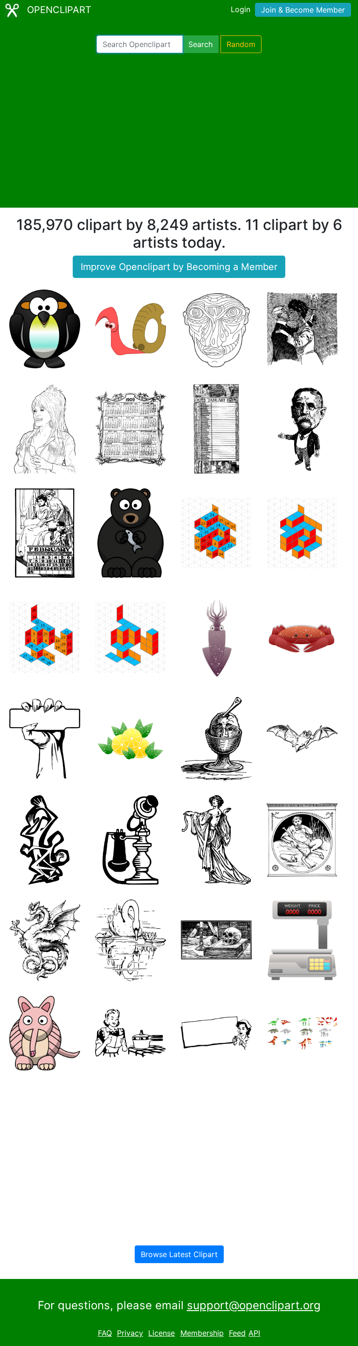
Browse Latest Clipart (179, 1254)
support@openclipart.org (254, 1305)
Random (241, 44)
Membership (202, 1333)
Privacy (130, 1333)
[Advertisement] (179, 130)
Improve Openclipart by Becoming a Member (179, 266)
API (254, 1333)
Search (200, 44)
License (161, 1333)
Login (240, 9)
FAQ (105, 1333)
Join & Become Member (303, 9)
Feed (237, 1333)
